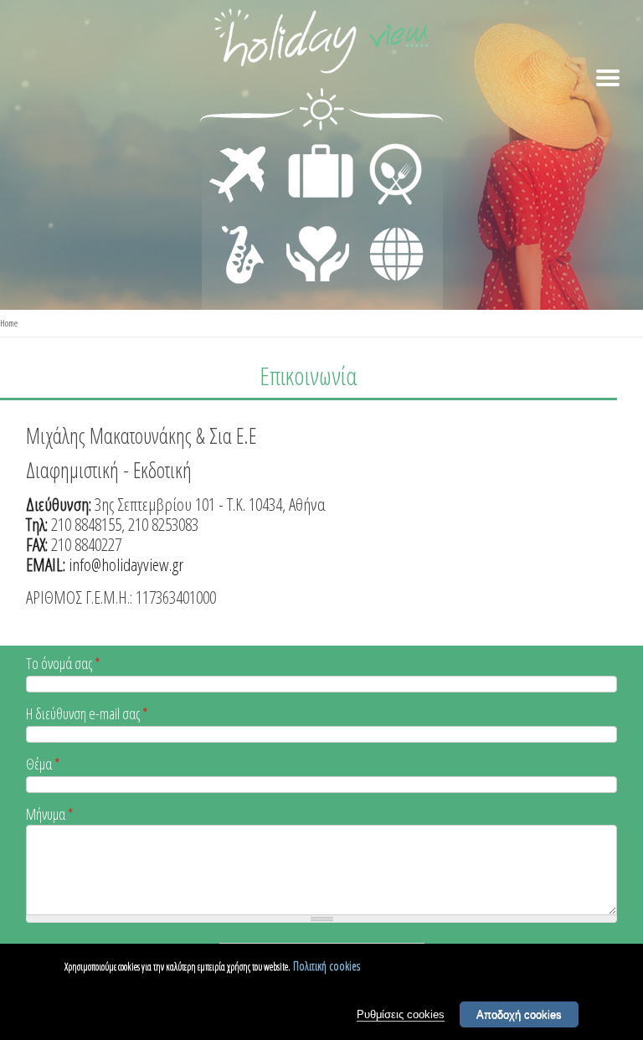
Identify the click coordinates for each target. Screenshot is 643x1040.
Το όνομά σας (63, 664)
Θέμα (43, 765)
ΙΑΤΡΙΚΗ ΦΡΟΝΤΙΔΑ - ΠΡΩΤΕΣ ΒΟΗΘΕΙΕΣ (319, 247)
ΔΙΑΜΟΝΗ (312, 147)
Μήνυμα (50, 815)
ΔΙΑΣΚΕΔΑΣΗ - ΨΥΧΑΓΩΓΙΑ (239, 236)
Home (9, 323)
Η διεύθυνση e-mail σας (87, 714)
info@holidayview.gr (126, 564)
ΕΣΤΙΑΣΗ (385, 147)
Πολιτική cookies (326, 966)
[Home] (321, 44)
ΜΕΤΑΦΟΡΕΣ (240, 147)
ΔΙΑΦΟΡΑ (387, 222)
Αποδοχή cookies (519, 1014)
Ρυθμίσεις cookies (401, 1014)
